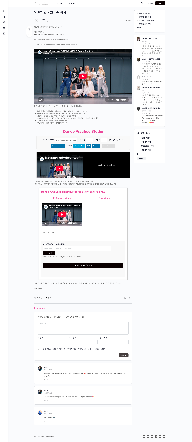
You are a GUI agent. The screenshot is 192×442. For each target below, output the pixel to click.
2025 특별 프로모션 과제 (145, 20)
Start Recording (108, 146)
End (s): (97, 140)
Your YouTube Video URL (54, 244)
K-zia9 (46, 411)
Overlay (96, 146)
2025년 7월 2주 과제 (144, 24)
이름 (40, 338)
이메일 (72, 338)
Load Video (49, 253)
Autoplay (113, 140)
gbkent (42, 19)
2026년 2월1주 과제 (143, 13)
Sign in (150, 3)
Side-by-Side (79, 146)
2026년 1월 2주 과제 (144, 17)
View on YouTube (48, 233)
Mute (121, 140)
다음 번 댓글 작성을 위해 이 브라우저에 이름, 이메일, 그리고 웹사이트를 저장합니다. (75, 349)
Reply (46, 380)
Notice (139, 27)
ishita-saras (146, 111)
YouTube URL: (48, 140)
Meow (46, 367)
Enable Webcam (58, 146)
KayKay (144, 41)
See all (141, 158)
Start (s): (82, 140)
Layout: (69, 146)
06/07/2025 (44, 22)
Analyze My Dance (83, 265)
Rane (143, 90)
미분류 (48, 298)
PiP (88, 146)
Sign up (160, 3)
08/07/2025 (48, 414)
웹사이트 (103, 338)
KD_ (159, 59)
